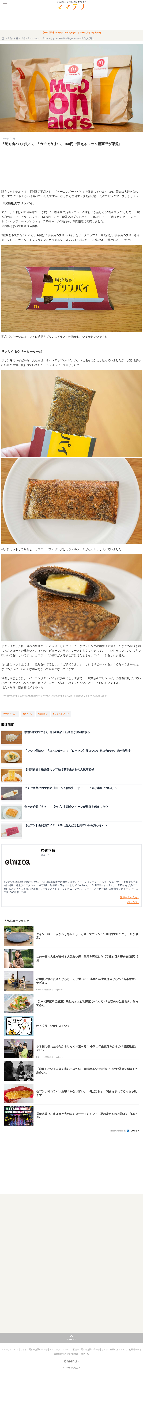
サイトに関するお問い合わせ (34, 1349)
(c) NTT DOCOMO (71, 1368)
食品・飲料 (12, 38)
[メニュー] (4, 5)
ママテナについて (10, 1349)
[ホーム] (3, 38)
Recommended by (118, 1131)
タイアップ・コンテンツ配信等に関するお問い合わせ (75, 1349)
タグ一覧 (85, 1354)
